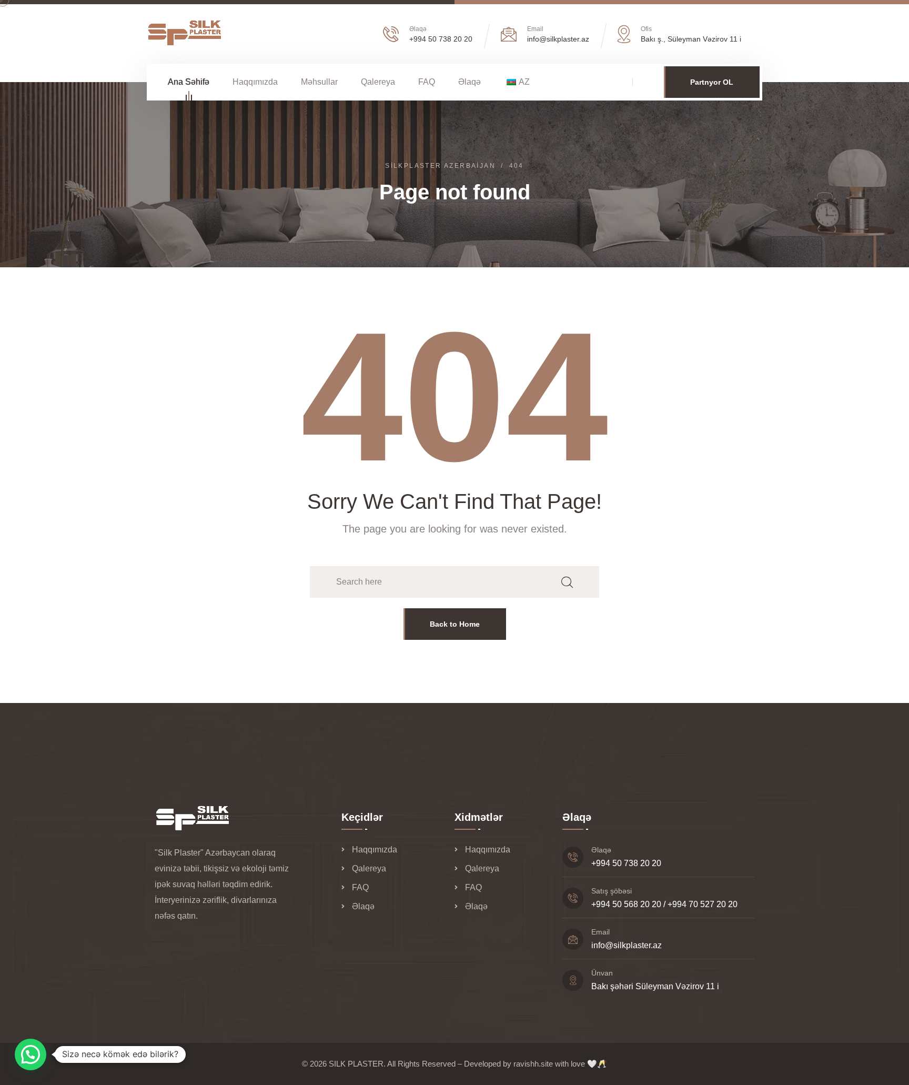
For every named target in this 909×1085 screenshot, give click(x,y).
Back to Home (455, 624)
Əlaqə (469, 81)
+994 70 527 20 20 (703, 904)
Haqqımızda (255, 81)
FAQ (426, 81)
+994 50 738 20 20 (440, 39)
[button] (30, 1054)
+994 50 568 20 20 (626, 904)
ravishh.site (533, 1063)
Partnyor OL (711, 82)
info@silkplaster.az (626, 945)
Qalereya (378, 81)
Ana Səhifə (188, 81)
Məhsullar (319, 81)
